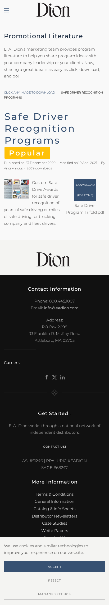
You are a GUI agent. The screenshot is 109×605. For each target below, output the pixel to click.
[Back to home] (54, 10)
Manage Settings (54, 594)
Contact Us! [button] (54, 446)
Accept (54, 567)
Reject (54, 580)
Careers (12, 362)
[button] (6, 10)
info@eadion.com (61, 307)
